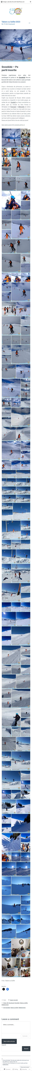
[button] (11, 138)
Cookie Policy (5, 1064)
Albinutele (21, 107)
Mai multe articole (9, 1041)
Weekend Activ (5, 1004)
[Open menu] (29, 23)
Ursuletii (13, 102)
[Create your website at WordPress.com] (16, 2)
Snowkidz (22, 77)
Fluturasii (13, 107)
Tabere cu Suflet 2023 (11, 22)
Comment (25, 1036)
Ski (7, 1003)
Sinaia (4, 1003)
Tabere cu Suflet (24, 1003)
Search (4, 1045)
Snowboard (11, 1003)
